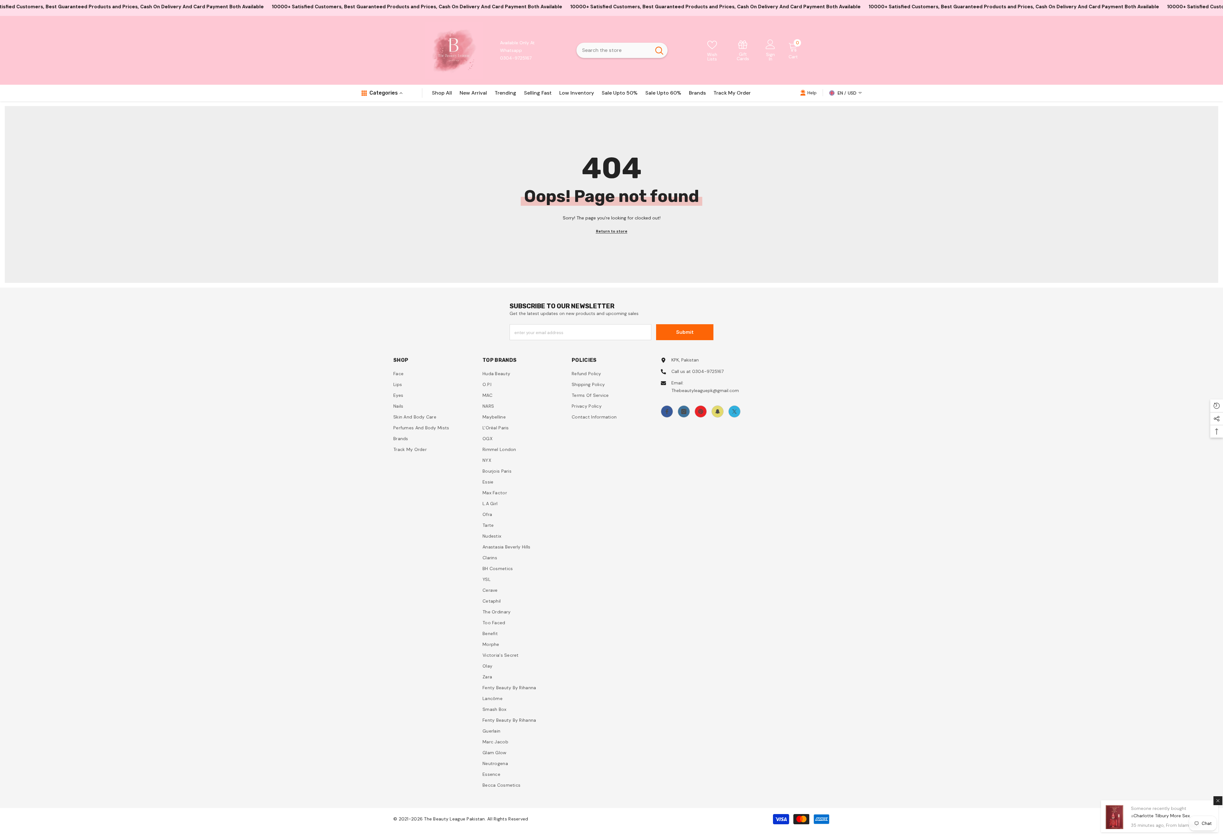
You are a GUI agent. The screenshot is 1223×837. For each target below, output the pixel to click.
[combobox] (613, 50)
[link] (743, 50)
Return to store (611, 231)
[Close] (1217, 800)
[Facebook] (667, 411)
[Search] (622, 50)
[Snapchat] (718, 411)
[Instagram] (684, 411)
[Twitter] (734, 411)
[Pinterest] (701, 411)
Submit (685, 332)
